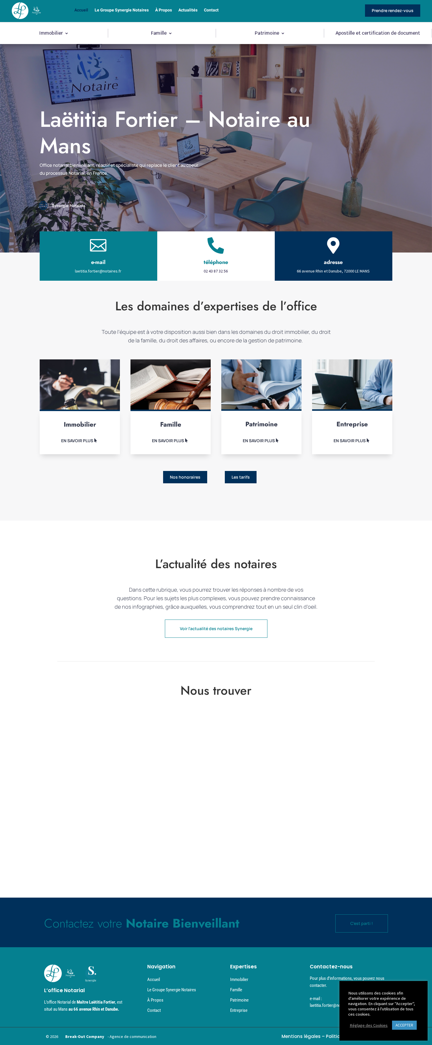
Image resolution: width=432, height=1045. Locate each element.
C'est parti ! (361, 923)
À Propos (163, 10)
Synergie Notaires (68, 205)
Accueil (81, 10)
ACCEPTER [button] (404, 1025)
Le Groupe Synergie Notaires (122, 10)
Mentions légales (301, 1036)
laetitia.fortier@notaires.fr (98, 271)
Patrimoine (267, 33)
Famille (159, 33)
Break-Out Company (84, 1036)
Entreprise (238, 1010)
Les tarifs (241, 477)
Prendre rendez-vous (392, 10)
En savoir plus (77, 440)
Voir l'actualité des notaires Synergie (216, 628)
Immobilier (51, 33)
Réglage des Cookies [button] (369, 1025)
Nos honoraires (185, 477)
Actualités (187, 10)
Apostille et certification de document (378, 33)
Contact (211, 10)
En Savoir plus (168, 440)
